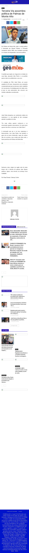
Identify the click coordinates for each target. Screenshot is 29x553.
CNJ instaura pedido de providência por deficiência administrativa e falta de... (18, 296)
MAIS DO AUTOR (21, 226)
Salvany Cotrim (6, 19)
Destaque (4, 343)
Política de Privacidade (12, 511)
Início (3, 5)
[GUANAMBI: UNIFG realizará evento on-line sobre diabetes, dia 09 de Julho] (21, 363)
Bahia (7, 5)
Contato (20, 511)
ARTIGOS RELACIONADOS (8, 226)
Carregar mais (14, 325)
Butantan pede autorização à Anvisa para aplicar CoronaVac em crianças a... (18, 312)
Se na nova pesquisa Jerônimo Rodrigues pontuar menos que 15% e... (18, 304)
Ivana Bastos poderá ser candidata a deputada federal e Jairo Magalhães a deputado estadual (8, 200)
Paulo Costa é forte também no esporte (22, 198)
